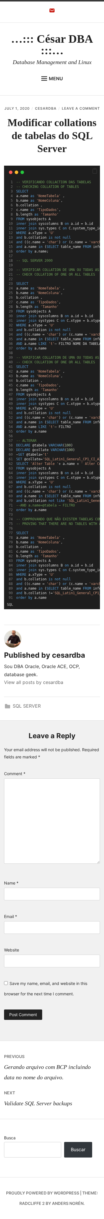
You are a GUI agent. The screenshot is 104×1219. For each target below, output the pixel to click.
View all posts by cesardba (33, 682)
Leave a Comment (81, 108)
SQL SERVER (27, 706)
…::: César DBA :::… (52, 44)
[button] (95, 171)
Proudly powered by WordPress (42, 1192)
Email (10, 916)
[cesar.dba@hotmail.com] (52, 12)
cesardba (46, 108)
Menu (56, 78)
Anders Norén (67, 1203)
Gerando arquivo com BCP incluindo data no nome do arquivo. (47, 1067)
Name (11, 882)
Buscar (78, 1149)
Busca (10, 1137)
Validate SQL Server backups (38, 1098)
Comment (14, 773)
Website (11, 949)
